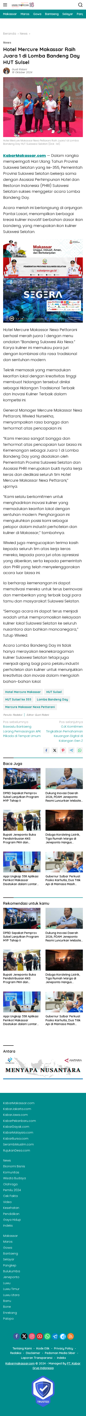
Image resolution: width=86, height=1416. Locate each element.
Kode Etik (42, 1348)
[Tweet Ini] (55, 750)
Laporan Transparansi (36, 1358)
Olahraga (10, 1184)
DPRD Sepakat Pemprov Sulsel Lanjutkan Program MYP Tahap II (21, 796)
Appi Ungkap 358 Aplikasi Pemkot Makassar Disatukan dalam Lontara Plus (21, 880)
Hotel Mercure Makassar (23, 692)
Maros (8, 1242)
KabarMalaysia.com (18, 1132)
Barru (7, 1301)
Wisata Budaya (14, 1178)
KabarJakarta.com (17, 1109)
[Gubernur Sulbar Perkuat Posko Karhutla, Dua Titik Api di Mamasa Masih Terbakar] (64, 862)
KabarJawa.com (15, 1115)
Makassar (10, 1236)
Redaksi (15, 1353)
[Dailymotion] (62, 1336)
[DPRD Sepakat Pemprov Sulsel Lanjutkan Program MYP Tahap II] (21, 778)
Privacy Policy (63, 1348)
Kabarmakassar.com (20, 1363)
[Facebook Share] (46, 750)
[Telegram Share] (71, 750)
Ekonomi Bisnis (14, 1166)
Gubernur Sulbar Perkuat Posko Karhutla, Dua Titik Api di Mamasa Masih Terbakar (63, 880)
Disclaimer (33, 1353)
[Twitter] (24, 1336)
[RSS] (70, 1336)
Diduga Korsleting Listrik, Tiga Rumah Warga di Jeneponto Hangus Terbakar (63, 838)
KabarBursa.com (15, 1138)
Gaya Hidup (12, 1220)
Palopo (8, 1318)
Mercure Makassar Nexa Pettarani (30, 707)
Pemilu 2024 (12, 1190)
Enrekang (10, 1313)
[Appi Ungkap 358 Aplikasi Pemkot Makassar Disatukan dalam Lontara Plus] (21, 862)
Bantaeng (10, 1253)
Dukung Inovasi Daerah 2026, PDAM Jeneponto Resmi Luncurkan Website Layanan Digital (63, 797)
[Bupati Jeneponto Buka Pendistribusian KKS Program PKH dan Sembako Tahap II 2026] (21, 820)
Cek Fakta (10, 1196)
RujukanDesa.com (16, 1150)
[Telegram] (55, 1336)
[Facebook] (16, 1336)
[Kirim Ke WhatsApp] (80, 750)
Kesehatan (11, 1208)
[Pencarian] (80, 4)
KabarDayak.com (16, 1127)
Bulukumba (11, 1271)
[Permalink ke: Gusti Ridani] (6, 71)
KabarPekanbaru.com (19, 1121)
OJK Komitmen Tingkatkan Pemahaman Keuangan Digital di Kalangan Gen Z (64, 731)
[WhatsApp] (47, 1336)
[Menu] (6, 4)
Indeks (8, 1225)
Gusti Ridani (19, 69)
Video (7, 1202)
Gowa (7, 1248)
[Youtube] (39, 1336)
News (7, 43)
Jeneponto (11, 1277)
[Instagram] (32, 1336)
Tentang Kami (22, 1348)
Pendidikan (11, 1214)
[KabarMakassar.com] (22, 4)
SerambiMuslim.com (18, 1144)
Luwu (6, 1283)
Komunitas (11, 1172)
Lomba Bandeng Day (52, 699)
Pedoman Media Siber (60, 1353)
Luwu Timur (11, 1289)
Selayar (8, 1259)
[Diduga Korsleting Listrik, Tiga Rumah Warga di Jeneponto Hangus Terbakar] (64, 820)
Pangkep (9, 1265)
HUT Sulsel (54, 692)
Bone (7, 1307)
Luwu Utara (11, 1295)
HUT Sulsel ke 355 (18, 699)
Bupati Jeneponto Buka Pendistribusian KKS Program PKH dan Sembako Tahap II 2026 (19, 838)
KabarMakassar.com (24, 155)
